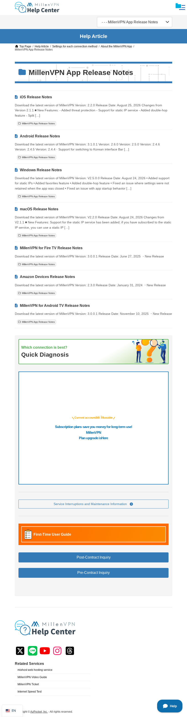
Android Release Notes (40, 136)
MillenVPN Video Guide (32, 677)
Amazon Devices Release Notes (47, 277)
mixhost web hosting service (35, 670)
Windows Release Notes (41, 170)
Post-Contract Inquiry (94, 557)
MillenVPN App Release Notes (38, 123)
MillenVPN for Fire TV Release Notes (51, 248)
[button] (93, 504)
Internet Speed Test (30, 691)
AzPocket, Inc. (39, 711)
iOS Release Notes (36, 97)
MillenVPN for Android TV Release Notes (55, 306)
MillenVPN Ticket (28, 684)
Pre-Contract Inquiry (93, 573)
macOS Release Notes (39, 209)
